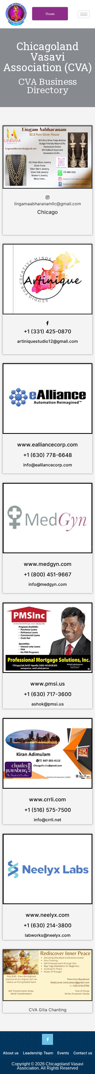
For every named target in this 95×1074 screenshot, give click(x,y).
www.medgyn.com (48, 564)
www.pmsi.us (47, 684)
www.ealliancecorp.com (47, 444)
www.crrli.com (47, 799)
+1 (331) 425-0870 (47, 331)
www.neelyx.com (47, 915)
